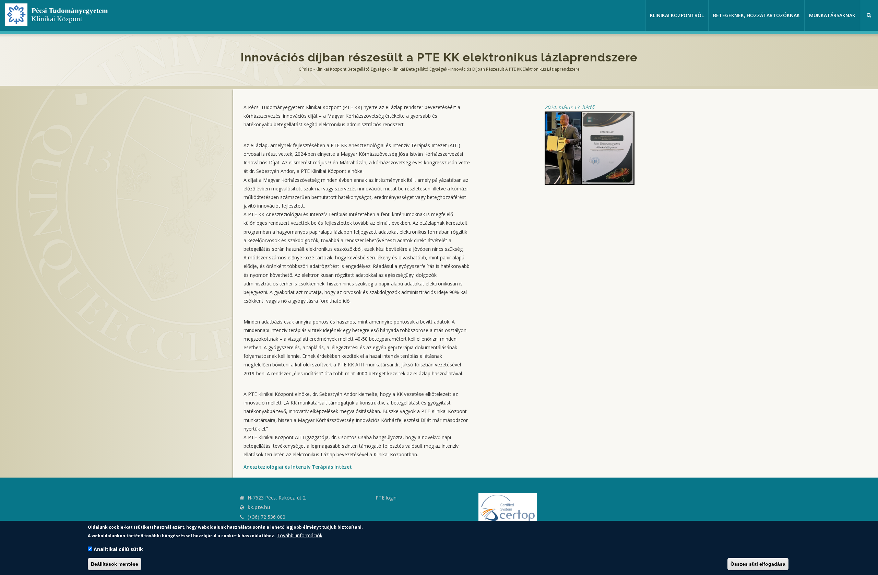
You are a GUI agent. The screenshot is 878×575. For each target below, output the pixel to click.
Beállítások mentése (114, 564)
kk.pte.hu (259, 507)
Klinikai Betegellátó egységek (419, 69)
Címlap (305, 69)
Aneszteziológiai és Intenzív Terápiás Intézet (298, 466)
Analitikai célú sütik (118, 549)
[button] (589, 147)
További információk (299, 535)
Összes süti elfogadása (758, 564)
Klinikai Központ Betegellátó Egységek (352, 69)
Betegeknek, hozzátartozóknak (756, 15)
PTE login (386, 497)
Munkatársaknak (832, 15)
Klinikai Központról (677, 15)
